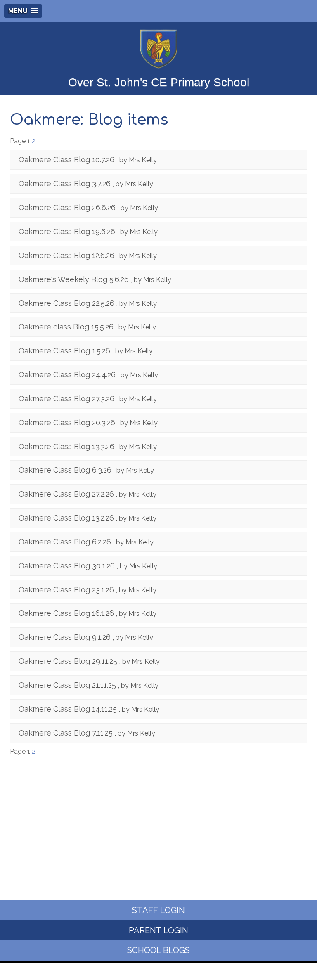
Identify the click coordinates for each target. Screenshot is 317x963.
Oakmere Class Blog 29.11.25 (68, 661)
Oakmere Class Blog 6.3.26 (65, 470)
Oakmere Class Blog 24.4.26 (67, 374)
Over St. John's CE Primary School (158, 82)
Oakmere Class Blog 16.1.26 (66, 613)
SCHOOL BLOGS (158, 950)
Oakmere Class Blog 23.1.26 (66, 589)
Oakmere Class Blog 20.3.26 (67, 422)
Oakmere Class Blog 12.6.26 (66, 255)
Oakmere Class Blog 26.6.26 (67, 207)
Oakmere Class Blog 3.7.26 (65, 183)
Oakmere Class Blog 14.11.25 (68, 709)
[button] (23, 11)
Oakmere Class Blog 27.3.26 (66, 398)
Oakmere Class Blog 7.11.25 (66, 733)
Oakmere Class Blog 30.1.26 (67, 565)
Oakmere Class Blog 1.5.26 (64, 350)
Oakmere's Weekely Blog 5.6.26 (74, 279)
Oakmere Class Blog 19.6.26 (67, 231)
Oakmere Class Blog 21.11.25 (67, 685)
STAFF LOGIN (158, 910)
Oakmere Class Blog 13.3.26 (66, 446)
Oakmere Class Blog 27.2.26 (66, 494)
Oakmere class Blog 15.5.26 (66, 326)
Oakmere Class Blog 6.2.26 (65, 541)
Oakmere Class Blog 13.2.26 (66, 517)
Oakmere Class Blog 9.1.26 (65, 637)
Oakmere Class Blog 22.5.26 (66, 303)
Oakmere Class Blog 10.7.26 (66, 159)
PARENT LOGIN (158, 930)
